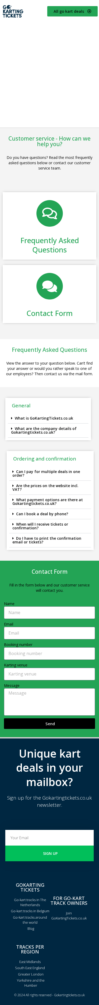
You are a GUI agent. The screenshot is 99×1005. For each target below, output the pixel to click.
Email (8, 624)
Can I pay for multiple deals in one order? (46, 473)
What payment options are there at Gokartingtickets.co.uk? (47, 501)
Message (12, 685)
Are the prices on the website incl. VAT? (45, 487)
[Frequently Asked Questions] (49, 213)
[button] (48, 418)
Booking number (18, 644)
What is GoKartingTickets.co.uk (44, 418)
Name (9, 603)
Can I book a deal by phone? (42, 513)
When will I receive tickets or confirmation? (40, 526)
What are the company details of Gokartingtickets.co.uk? (44, 430)
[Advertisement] (49, 72)
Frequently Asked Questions (49, 244)
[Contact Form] (49, 286)
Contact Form (49, 313)
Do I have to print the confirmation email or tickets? (46, 540)
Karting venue (15, 665)
